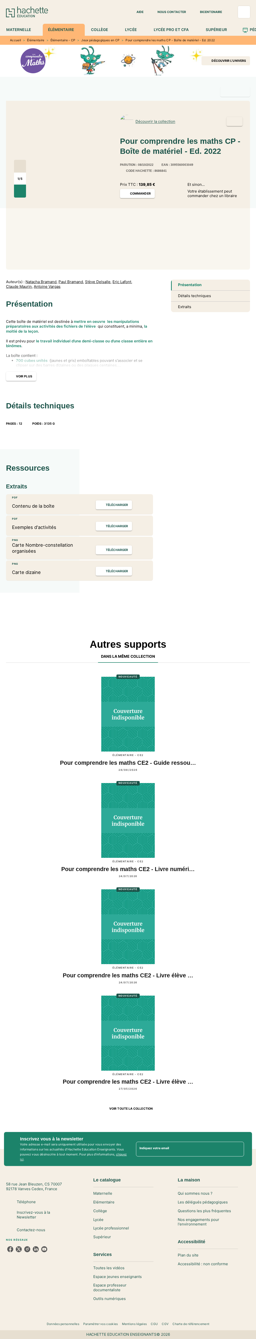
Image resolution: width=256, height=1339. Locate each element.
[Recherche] (244, 12)
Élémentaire (35, 40)
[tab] (21, 30)
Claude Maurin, (19, 286)
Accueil (15, 40)
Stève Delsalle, (98, 282)
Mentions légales (134, 1324)
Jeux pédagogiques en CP (100, 40)
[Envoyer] (238, 1149)
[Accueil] (27, 12)
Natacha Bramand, (42, 282)
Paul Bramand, (71, 282)
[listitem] (10, 1249)
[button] (137, 12)
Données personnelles (63, 1324)
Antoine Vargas (47, 286)
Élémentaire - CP (63, 40)
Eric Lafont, (122, 282)
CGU (154, 1324)
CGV (165, 1324)
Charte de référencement (190, 1324)
